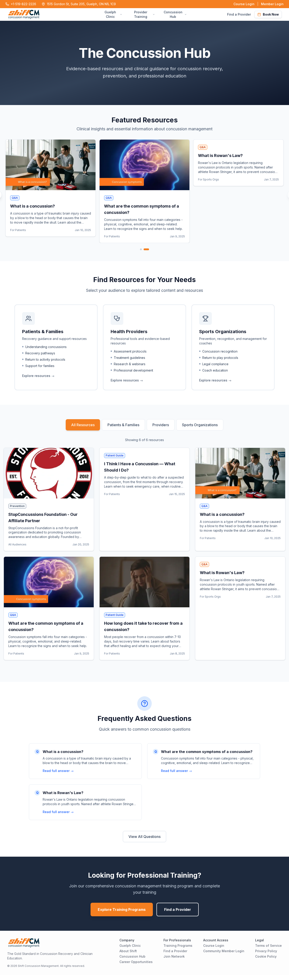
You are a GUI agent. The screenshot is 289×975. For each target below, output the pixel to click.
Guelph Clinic (130, 945)
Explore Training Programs (122, 909)
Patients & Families (123, 425)
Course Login (243, 4)
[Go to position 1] (141, 249)
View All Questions (144, 836)
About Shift (128, 951)
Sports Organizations (200, 425)
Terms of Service (268, 945)
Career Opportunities (136, 962)
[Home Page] (53, 14)
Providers (160, 425)
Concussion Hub (132, 956)
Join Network (174, 956)
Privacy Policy (266, 951)
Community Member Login (223, 951)
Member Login (272, 4)
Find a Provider (239, 14)
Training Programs (177, 945)
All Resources (83, 425)
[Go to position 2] (146, 249)
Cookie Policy (266, 956)
